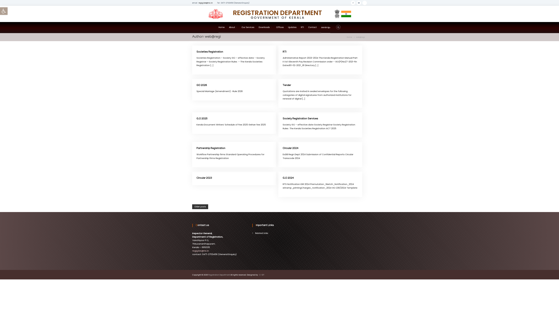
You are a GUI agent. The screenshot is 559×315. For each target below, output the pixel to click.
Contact (312, 27)
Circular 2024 (290, 148)
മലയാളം (325, 27)
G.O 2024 (288, 178)
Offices (280, 27)
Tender (287, 85)
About (232, 27)
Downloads (264, 27)
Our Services (248, 27)
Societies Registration (210, 52)
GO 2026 (202, 85)
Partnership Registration (211, 148)
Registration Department (219, 275)
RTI (302, 27)
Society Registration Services (300, 118)
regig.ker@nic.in (206, 3)
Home (222, 27)
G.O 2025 (202, 118)
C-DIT (261, 275)
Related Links (261, 233)
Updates (292, 27)
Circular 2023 (204, 178)
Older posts (200, 206)
